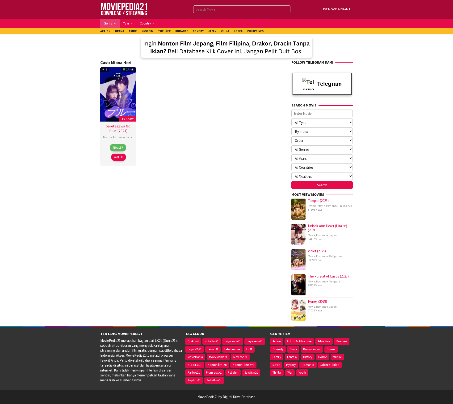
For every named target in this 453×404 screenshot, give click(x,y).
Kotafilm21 (211, 341)
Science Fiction (329, 365)
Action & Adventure (299, 341)
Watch (118, 157)
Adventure (324, 341)
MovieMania (195, 357)
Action (277, 341)
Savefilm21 (251, 373)
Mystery (291, 365)
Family (277, 357)
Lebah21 (213, 349)
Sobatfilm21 (214, 380)
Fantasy (292, 357)
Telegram (329, 84)
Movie (321, 206)
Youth (302, 373)
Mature (337, 357)
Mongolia (334, 281)
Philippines (345, 206)
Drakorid (193, 341)
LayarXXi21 (194, 349)
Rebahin (233, 373)
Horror (322, 357)
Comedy (278, 349)
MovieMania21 (218, 357)
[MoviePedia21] (124, 9)
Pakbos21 (194, 373)
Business (341, 341)
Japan (130, 137)
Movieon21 (240, 357)
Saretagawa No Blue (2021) (118, 128)
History (307, 357)
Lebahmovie (232, 349)
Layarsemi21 (255, 341)
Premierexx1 (214, 373)
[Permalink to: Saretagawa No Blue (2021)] (118, 94)
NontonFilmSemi (243, 365)
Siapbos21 (194, 380)
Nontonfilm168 (217, 365)
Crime (293, 349)
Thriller (277, 373)
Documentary (312, 349)
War (289, 373)
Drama (107, 137)
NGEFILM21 (194, 365)
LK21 (249, 349)
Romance (119, 137)
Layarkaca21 (233, 341)
